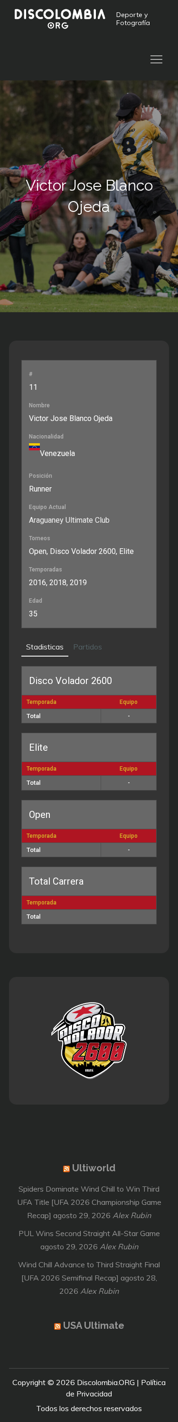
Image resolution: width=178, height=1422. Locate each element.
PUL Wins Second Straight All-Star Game (89, 1233)
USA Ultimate (93, 1325)
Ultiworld (93, 1168)
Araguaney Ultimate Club (69, 520)
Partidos (87, 646)
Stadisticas (45, 646)
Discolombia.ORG (106, 1382)
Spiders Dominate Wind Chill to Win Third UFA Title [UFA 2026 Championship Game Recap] (89, 1202)
